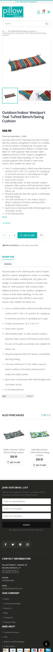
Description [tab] (8, 256)
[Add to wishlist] (41, 235)
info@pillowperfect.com (12, 588)
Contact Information (12, 603)
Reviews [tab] (8, 264)
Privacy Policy (10, 622)
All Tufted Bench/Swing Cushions (22, 31)
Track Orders (9, 646)
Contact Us (8, 617)
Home (3, 31)
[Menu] (48, 12)
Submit (26, 524)
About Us (8, 608)
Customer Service (11, 632)
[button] (42, 415)
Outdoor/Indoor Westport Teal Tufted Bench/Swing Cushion (23, 116)
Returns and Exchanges (14, 641)
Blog (6, 613)
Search (47, 23)
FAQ (5, 637)
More (4, 217)
